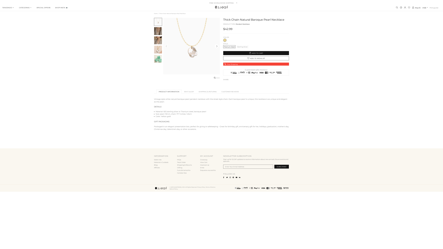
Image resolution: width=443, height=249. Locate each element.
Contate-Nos (182, 173)
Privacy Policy (201, 187)
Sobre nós (157, 160)
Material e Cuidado (161, 162)
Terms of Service (210, 187)
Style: (225, 44)
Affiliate (157, 168)
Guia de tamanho (183, 170)
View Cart (203, 162)
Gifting (179, 168)
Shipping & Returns (184, 165)
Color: (226, 37)
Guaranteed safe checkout (256, 70)
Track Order (181, 162)
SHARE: (226, 79)
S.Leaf (221, 7)
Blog (156, 165)
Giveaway (203, 160)
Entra (202, 168)
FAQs (179, 160)
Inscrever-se (204, 165)
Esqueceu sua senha (208, 170)
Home (156, 13)
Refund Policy (174, 189)
